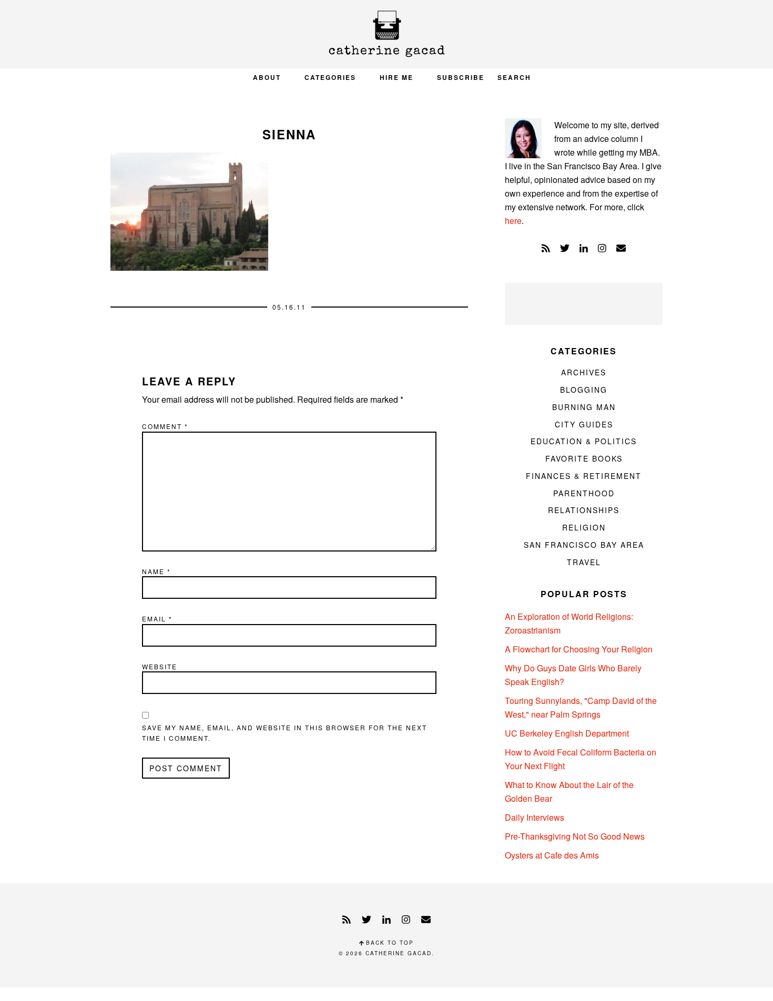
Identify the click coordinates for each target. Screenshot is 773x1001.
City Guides (584, 424)
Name (156, 571)
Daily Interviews (534, 817)
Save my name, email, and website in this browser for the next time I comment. (284, 732)
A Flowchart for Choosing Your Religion (579, 649)
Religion (584, 527)
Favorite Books (584, 458)
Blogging (583, 389)
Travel (584, 562)
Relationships (583, 510)
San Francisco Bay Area (584, 544)
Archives (583, 372)
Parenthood (584, 493)
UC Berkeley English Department (567, 733)
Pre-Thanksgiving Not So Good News (575, 836)
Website (159, 666)
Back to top (388, 942)
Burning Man (584, 407)
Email (157, 618)
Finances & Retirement (584, 476)
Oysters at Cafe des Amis (552, 855)
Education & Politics (584, 441)
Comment (165, 426)
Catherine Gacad (386, 34)
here (513, 220)
